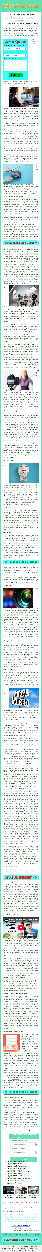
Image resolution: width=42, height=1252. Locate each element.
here (4, 1128)
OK (32, 1251)
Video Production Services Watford (16, 1131)
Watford (36, 883)
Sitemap (4, 1234)
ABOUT (26, 11)
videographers (7, 900)
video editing (19, 1053)
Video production (9, 25)
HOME (19, 11)
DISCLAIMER (37, 11)
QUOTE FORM (15, 1079)
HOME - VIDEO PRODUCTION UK (21, 1226)
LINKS (22, 11)
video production (21, 910)
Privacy (37, 1234)
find (8, 1100)
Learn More (23, 1251)
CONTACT (31, 11)
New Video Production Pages (18, 1234)
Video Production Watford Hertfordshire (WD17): (21, 23)
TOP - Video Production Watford (13, 1211)
